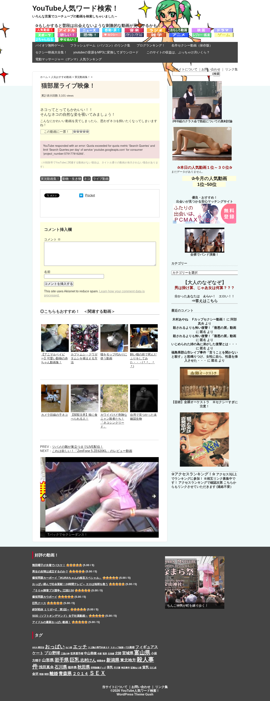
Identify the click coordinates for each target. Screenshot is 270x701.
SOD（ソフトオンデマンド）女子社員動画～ (60, 615)
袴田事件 (125, 667)
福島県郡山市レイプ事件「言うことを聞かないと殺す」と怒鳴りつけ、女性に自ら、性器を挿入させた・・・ (204, 356)
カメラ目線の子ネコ (54, 414)
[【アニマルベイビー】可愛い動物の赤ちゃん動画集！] (55, 326)
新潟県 (112, 659)
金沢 (35, 673)
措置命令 (101, 660)
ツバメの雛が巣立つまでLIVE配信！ (77, 446)
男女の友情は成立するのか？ (50, 571)
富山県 (142, 652)
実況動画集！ (50, 178)
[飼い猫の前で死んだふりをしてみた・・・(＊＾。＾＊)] (144, 326)
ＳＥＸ (97, 673)
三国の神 (65, 653)
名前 (47, 272)
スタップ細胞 (117, 647)
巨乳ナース (39, 603)
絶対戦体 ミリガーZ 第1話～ (51, 609)
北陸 (118, 653)
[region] (99, 497)
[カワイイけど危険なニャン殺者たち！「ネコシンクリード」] (114, 386)
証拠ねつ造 (136, 667)
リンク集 (231, 69)
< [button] (45, 496)
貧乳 (145, 667)
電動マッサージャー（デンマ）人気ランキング (68, 59)
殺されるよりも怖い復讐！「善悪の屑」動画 (204, 327)
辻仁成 (153, 667)
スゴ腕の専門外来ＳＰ (99, 647)
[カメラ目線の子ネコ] (55, 386)
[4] (84, 131)
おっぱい (55, 646)
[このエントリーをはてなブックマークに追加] (81, 195)
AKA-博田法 (38, 647)
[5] (87, 131)
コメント (52, 239)
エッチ (80, 646)
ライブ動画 (101, 178)
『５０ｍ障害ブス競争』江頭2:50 (53, 590)
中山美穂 (90, 653)
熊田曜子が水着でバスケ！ (48, 565)
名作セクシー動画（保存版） (191, 45)
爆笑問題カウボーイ (44, 596)
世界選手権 (76, 653)
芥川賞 (117, 667)
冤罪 (105, 653)
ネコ (87, 178)
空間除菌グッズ (98, 667)
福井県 (72, 667)
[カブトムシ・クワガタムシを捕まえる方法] (84, 326)
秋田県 (83, 667)
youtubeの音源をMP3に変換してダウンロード (106, 52)
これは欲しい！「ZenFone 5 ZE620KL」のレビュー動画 (92, 451)
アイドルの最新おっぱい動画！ (51, 622)
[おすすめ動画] (44, 29)
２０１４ (80, 673)
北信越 (111, 653)
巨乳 (74, 659)
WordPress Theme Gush (135, 694)
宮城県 (127, 653)
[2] (77, 131)
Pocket (90, 195)
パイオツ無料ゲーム (49, 45)
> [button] (154, 496)
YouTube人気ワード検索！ (75, 8)
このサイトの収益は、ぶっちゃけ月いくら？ (179, 52)
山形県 (48, 660)
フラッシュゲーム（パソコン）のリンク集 (100, 45)
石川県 (61, 667)
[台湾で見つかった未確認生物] (144, 386)
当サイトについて (184, 69)
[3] (81, 131)
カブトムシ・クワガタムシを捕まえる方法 (84, 358)
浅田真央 (46, 667)
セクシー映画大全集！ (51, 52)
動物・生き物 (71, 178)
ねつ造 (69, 647)
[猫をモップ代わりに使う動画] (114, 326)
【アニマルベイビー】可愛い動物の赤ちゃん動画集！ (54, 358)
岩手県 (62, 659)
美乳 (110, 667)
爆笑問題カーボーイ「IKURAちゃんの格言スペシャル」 (67, 577)
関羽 (46, 674)
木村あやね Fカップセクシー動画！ (199, 319)
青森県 (65, 673)
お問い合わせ (210, 69)
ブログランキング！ (151, 45)
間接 (41, 674)
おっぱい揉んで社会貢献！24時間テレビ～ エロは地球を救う (70, 584)
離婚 (54, 673)
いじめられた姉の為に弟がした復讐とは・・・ (204, 344)
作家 (99, 653)
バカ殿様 (129, 647)
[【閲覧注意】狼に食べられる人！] (84, 386)
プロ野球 (52, 653)
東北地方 (128, 660)
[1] (74, 131)
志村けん (88, 660)
